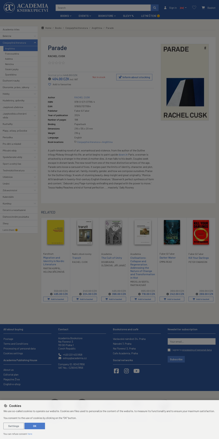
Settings (13, 426)
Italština (9, 58)
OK (34, 426)
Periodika (8, 137)
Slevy (6, 223)
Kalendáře (8, 196)
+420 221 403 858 (72, 354)
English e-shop (12, 384)
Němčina (9, 64)
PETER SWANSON (198, 261)
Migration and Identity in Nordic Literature (53, 261)
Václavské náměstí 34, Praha (129, 338)
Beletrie (7, 35)
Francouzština (12, 53)
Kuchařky (8, 123)
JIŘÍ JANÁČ (120, 265)
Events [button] (84, 15)
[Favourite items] (194, 7)
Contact (63, 329)
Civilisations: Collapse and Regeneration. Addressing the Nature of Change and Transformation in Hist (142, 267)
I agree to (192, 349)
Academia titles (11, 29)
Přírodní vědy (10, 150)
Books (58, 27)
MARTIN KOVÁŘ (138, 285)
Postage (8, 338)
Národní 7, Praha (122, 343)
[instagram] (126, 370)
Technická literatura (13, 170)
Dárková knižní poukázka (16, 216)
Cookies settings (13, 353)
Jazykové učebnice (13, 107)
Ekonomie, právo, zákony (16, 87)
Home (48, 27)
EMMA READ (166, 261)
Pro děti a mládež (12, 143)
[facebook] (116, 370)
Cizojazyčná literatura (14, 42)
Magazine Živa (11, 379)
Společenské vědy (12, 157)
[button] (183, 7)
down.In (123, 154)
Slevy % (128, 15)
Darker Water (168, 257)
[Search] (155, 7)
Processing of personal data (19, 348)
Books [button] (64, 15)
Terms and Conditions (15, 343)
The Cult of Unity (111, 257)
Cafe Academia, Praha (125, 353)
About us (8, 369)
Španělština (10, 74)
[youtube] (136, 370)
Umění (6, 183)
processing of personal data (197, 349)
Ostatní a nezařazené (14, 210)
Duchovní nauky (11, 80)
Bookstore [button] (105, 15)
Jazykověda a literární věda (15, 115)
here (30, 433)
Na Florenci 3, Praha (124, 348)
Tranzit (76, 257)
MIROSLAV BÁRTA (139, 281)
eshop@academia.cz (74, 358)
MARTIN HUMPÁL (52, 268)
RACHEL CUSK (56, 56)
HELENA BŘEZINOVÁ (54, 271)
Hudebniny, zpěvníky (13, 100)
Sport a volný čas (12, 163)
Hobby (6, 93)
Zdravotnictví (10, 190)
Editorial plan (10, 374)
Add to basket (57, 299)
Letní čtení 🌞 (150, 15)
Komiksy (7, 203)
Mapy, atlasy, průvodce (15, 130)
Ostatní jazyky (11, 69)
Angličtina (10, 48)
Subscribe (176, 359)
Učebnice (8, 176)
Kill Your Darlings (199, 257)
